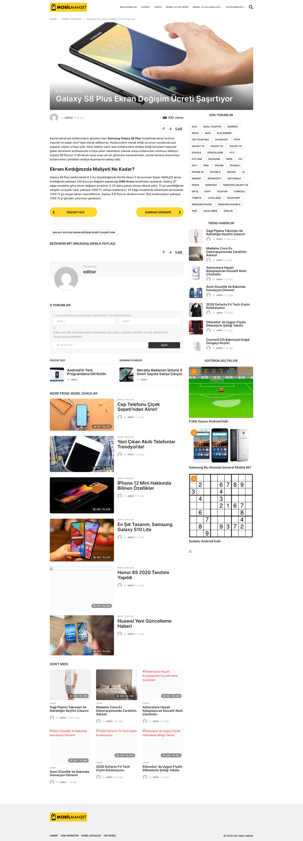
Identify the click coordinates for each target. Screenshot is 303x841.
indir (229, 159)
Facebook (221, 139)
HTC (231, 152)
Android (232, 126)
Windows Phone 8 (229, 204)
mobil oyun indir (177, 7)
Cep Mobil (110, 835)
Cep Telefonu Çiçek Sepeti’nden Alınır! (138, 407)
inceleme (214, 159)
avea (208, 133)
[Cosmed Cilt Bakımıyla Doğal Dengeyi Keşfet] (196, 345)
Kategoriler (234, 7)
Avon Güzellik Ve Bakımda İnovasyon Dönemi (69, 773)
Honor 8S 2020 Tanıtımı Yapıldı (143, 575)
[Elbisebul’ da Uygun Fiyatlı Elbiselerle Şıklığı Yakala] (163, 744)
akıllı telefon (212, 126)
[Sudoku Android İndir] (221, 505)
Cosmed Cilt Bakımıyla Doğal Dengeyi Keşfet (228, 341)
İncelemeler (128, 7)
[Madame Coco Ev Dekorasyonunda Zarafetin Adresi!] (116, 684)
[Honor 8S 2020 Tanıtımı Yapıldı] (82, 588)
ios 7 (194, 165)
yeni (194, 210)
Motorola (234, 178)
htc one (197, 159)
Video (158, 7)
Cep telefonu (200, 139)
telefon (222, 191)
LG (243, 172)
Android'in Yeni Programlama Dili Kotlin (86, 372)
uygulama (214, 197)
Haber (145, 7)
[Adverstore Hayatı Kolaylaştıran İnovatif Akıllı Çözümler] (163, 684)
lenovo (231, 172)
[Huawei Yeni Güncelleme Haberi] (82, 635)
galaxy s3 (198, 146)
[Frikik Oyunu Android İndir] (221, 392)
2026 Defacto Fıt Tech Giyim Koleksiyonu (113, 768)
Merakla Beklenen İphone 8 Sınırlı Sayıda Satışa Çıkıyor (159, 372)
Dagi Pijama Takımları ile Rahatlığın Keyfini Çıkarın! (69, 709)
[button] (251, 7)
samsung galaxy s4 (235, 185)
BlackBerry (224, 133)
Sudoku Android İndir (205, 541)
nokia (195, 185)
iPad (206, 165)
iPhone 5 (235, 165)
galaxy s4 (216, 146)
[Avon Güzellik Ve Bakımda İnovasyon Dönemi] (70, 747)
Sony (207, 191)
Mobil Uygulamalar (206, 7)
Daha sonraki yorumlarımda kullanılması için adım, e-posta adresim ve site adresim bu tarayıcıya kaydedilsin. (110, 334)
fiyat (237, 139)
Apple (195, 133)
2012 (194, 126)
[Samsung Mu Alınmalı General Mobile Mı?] (221, 445)
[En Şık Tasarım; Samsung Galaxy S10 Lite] (82, 540)
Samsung (211, 185)
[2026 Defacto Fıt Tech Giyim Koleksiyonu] (116, 744)
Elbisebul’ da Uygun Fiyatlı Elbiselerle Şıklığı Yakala (162, 768)
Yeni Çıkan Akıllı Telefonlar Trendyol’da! (146, 444)
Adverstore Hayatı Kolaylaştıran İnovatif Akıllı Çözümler (163, 710)
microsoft (214, 178)
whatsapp (233, 197)
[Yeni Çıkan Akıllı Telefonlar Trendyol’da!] (82, 454)
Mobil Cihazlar (69, 91)
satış (195, 191)
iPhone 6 (215, 172)
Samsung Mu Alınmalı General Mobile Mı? (220, 467)
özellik (228, 210)
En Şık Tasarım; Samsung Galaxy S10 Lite (144, 527)
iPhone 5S (198, 172)
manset (196, 178)
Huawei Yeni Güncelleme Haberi (144, 623)
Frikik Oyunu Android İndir (208, 421)
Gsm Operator (69, 835)
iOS (240, 159)
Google (196, 152)
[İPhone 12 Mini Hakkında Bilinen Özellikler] (82, 495)
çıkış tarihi (210, 210)
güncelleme (215, 152)
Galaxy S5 (235, 146)
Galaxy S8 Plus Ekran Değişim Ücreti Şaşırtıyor (84, 232)
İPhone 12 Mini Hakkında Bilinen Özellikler (144, 485)
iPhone (219, 165)
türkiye (197, 197)
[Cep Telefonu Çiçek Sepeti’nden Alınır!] (82, 415)
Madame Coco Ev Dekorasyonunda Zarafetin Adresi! (116, 710)
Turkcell (239, 191)
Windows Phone (202, 204)
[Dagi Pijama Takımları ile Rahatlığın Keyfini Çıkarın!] (70, 684)
